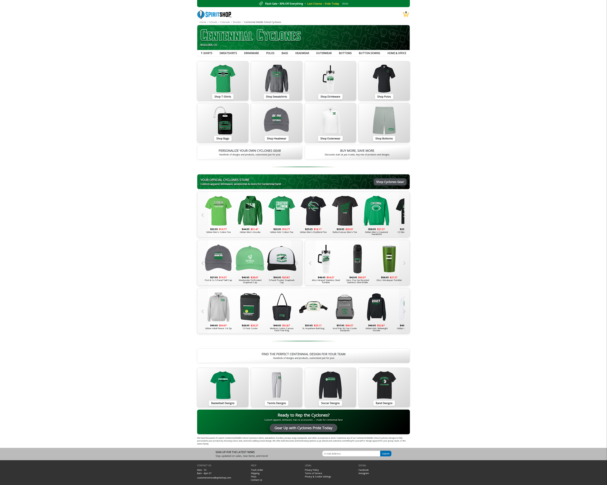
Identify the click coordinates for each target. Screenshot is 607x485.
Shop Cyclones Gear (390, 182)
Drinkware (251, 53)
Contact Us (256, 479)
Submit (385, 453)
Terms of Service (313, 473)
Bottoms (345, 53)
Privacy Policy (312, 469)
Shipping (255, 473)
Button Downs (369, 53)
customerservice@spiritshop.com (214, 477)
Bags (285, 53)
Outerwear (324, 53)
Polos (270, 53)
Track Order (257, 469)
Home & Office (396, 53)
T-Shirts (206, 53)
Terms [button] (345, 3)
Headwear (302, 53)
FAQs (253, 476)
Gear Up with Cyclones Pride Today (303, 427)
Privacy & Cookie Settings (318, 476)
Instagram (364, 473)
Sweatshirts (228, 53)
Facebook (364, 469)
